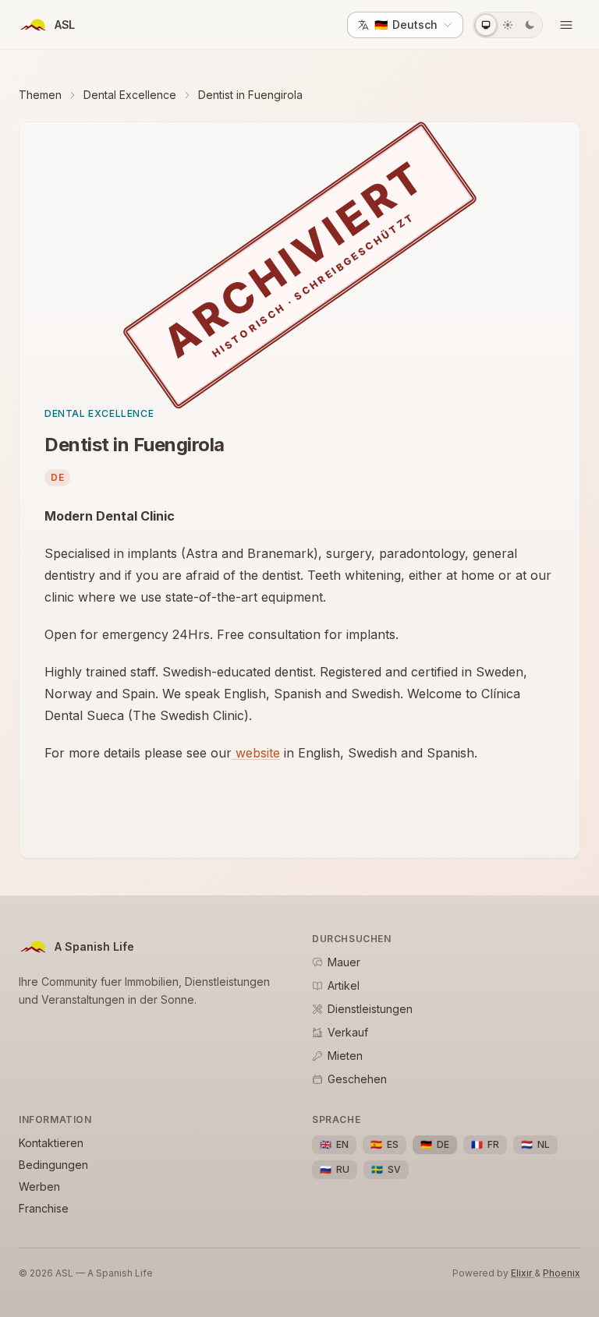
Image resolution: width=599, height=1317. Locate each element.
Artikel (344, 985)
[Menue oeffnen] (566, 25)
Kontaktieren (51, 1142)
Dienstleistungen (370, 1008)
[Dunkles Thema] (530, 25)
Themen (40, 94)
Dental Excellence (129, 94)
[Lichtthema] (508, 25)
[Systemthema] (486, 25)
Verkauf (348, 1032)
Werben (39, 1186)
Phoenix (561, 1273)
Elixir (522, 1273)
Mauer (344, 962)
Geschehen (357, 1079)
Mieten (345, 1055)
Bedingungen (53, 1164)
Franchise (44, 1208)
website (256, 753)
